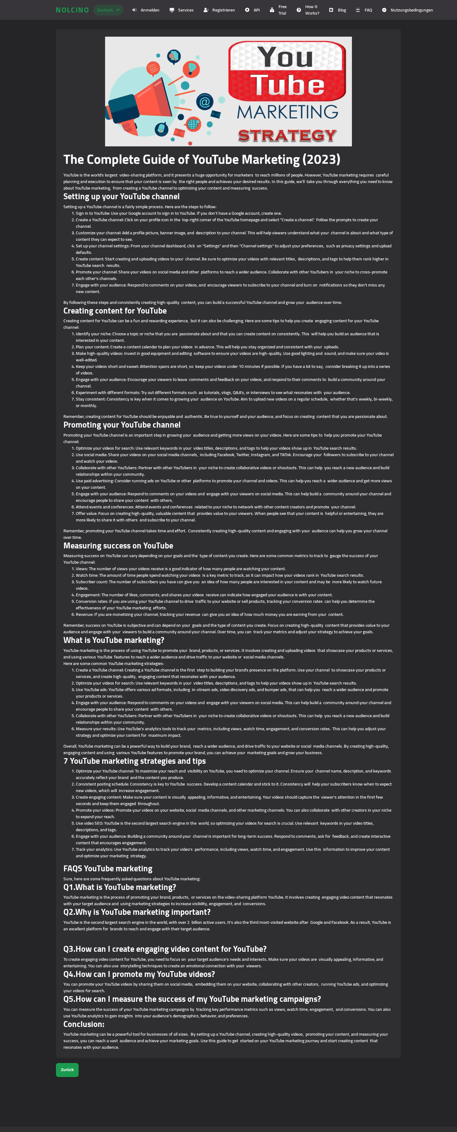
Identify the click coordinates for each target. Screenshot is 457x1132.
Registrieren (223, 10)
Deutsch (105, 10)
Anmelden (150, 10)
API (257, 10)
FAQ (368, 10)
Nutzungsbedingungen (412, 10)
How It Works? (312, 9)
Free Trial (283, 9)
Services (186, 10)
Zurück (67, 1070)
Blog (342, 10)
